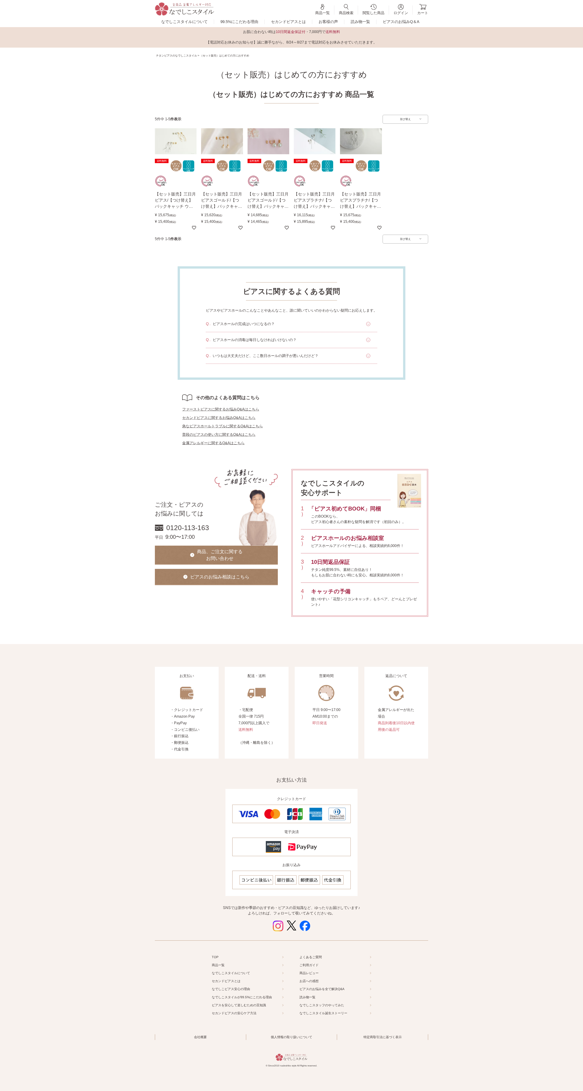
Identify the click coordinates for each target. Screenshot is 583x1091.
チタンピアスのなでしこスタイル (176, 55)
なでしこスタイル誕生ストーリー (323, 1013)
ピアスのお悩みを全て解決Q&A (321, 989)
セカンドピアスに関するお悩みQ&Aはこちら (219, 418)
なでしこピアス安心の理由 (231, 989)
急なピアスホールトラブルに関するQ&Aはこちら (222, 426)
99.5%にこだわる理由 (239, 22)
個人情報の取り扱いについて (291, 1037)
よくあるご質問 (310, 957)
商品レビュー (309, 973)
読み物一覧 (360, 22)
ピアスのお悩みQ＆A (401, 22)
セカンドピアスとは (288, 22)
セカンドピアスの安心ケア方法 (234, 1013)
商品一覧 (218, 965)
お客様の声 (328, 22)
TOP (215, 957)
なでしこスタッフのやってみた (321, 1005)
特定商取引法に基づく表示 (382, 1037)
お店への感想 (309, 981)
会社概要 (200, 1037)
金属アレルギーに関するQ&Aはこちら (213, 443)
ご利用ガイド (309, 965)
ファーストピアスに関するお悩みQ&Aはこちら (220, 409)
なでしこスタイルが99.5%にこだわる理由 (242, 997)
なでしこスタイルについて (184, 22)
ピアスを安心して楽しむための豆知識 (239, 1005)
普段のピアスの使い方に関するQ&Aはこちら (219, 434)
